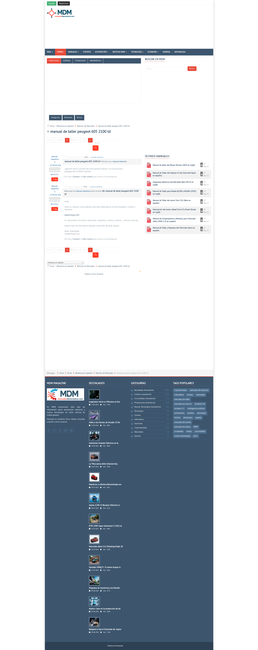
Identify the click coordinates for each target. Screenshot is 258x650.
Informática (139, 419)
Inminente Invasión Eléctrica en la (103, 443)
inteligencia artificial (196, 408)
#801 (86, 157)
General (166, 52)
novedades (178, 431)
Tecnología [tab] (80, 61)
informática (179, 395)
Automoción (101, 52)
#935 (85, 187)
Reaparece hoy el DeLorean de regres (105, 629)
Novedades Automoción (144, 390)
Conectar (76, 177)
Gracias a (88, 274)
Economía (152, 52)
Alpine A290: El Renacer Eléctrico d (104, 505)
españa (198, 418)
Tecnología (136, 52)
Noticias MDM (119, 52)
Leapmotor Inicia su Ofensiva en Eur (104, 402)
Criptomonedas (140, 428)
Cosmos (137, 415)
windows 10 (200, 404)
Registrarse (63, 3)
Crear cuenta (87, 177)
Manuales (73, 52)
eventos (190, 413)
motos (189, 431)
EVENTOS (87, 52)
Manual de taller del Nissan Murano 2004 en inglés (174, 165)
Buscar (192, 68)
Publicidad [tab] (54, 61)
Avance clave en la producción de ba (105, 609)
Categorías (55, 117)
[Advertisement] (157, 27)
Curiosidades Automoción (144, 398)
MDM (49, 52)
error (196, 436)
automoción (179, 413)
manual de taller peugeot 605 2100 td (82, 161)
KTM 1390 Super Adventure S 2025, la (105, 526)
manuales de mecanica (199, 390)
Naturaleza (180, 52)
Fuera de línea (55, 169)
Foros (60, 52)
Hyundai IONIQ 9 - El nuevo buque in (105, 567)
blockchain (187, 418)
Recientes (68, 117)
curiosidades (200, 431)
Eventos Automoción (142, 394)
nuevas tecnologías (182, 436)
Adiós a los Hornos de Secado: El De (104, 422)
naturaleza (200, 395)
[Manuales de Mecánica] (61, 13)
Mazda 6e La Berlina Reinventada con (105, 484)
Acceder (52, 3)
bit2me (177, 418)
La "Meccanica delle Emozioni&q (103, 464)
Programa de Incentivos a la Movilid (104, 588)
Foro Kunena (98, 274)
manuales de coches (182, 422)
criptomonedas (180, 390)
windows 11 (179, 408)
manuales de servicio (183, 404)
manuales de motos (182, 427)
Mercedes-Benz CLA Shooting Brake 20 (106, 546)
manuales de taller (182, 399)
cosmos (190, 395)
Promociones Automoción (144, 403)
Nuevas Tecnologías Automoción (147, 407)
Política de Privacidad (115, 646)
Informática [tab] (95, 61)
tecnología (201, 413)
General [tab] (67, 61)
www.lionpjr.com (71, 215)
